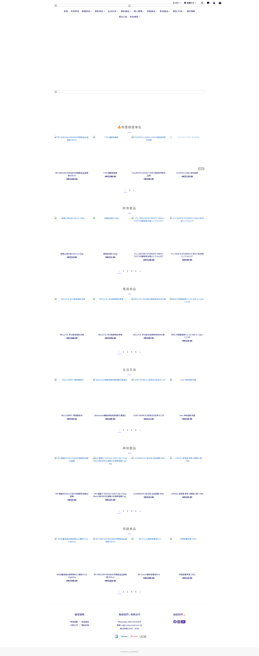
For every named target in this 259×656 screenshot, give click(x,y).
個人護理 (138, 11)
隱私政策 (85, 625)
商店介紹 (123, 16)
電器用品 (86, 11)
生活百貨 (112, 11)
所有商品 (75, 11)
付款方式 (74, 625)
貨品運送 (85, 621)
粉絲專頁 (134, 16)
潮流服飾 (191, 11)
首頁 (66, 11)
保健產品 (151, 11)
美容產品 (125, 11)
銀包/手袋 (177, 11)
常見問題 (74, 621)
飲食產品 (164, 11)
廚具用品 (99, 11)
